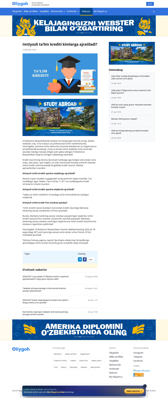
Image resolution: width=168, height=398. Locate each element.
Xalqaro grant (96, 360)
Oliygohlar (17, 11)
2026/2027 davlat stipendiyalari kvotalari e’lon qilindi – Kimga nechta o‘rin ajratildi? (46, 301)
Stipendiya (73, 367)
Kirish (150, 4)
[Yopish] (145, 386)
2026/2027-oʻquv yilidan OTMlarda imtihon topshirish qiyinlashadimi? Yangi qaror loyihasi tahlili (46, 277)
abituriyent (57, 354)
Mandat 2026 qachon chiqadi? (124, 119)
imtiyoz (63, 367)
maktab (73, 360)
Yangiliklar (44, 11)
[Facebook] (85, 259)
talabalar (84, 367)
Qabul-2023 (83, 360)
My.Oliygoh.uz (100, 11)
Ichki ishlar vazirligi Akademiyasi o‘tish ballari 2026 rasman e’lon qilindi (130, 77)
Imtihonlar (114, 368)
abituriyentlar (95, 367)
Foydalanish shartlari (148, 391)
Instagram (138, 352)
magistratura (85, 354)
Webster (86, 11)
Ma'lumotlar (115, 364)
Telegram (138, 356)
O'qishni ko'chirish (60, 360)
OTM (55, 367)
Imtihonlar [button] (72, 11)
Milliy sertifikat (31, 11)
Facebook (138, 360)
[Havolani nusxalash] (91, 259)
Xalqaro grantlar (71, 354)
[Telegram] (80, 259)
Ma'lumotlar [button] (57, 11)
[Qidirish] (154, 11)
